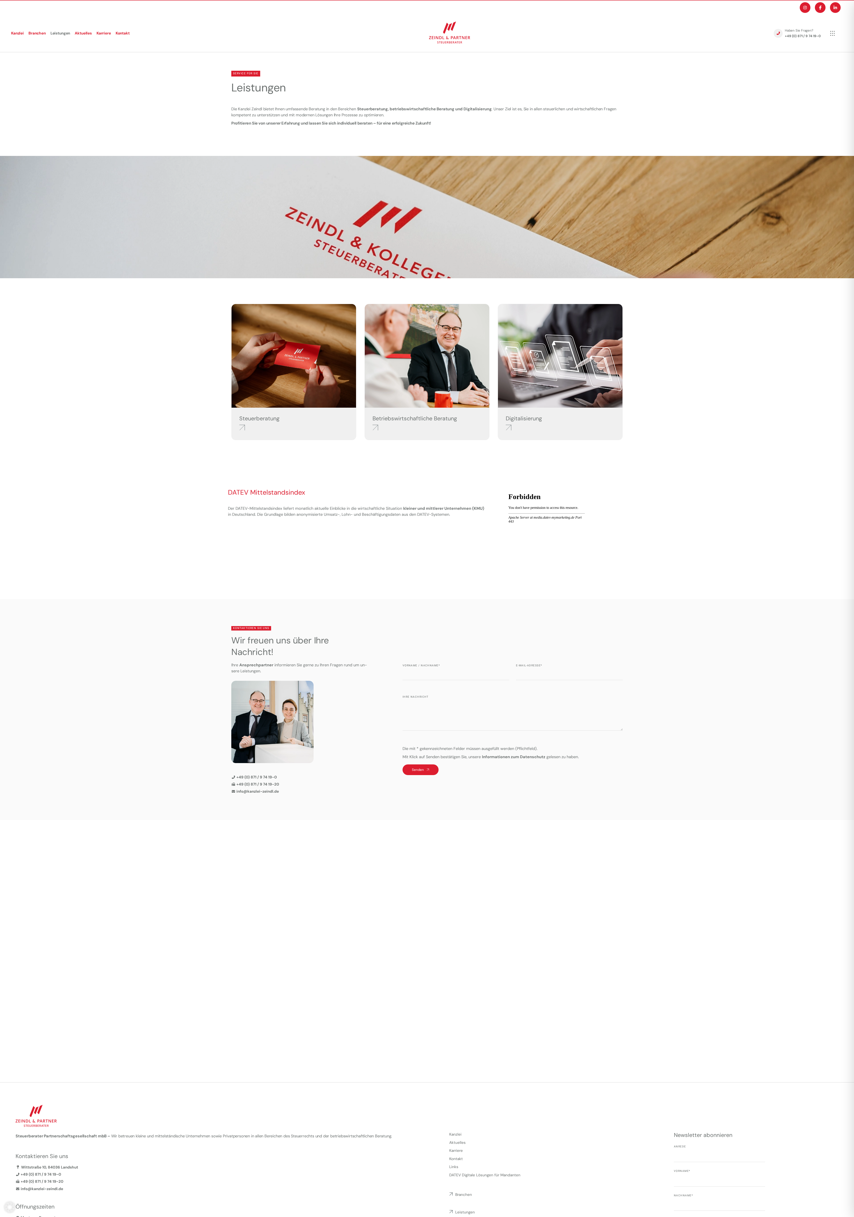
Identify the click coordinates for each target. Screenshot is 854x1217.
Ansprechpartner (256, 665)
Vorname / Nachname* (421, 665)
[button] (10, 1207)
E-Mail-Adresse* (529, 665)
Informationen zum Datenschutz (513, 757)
